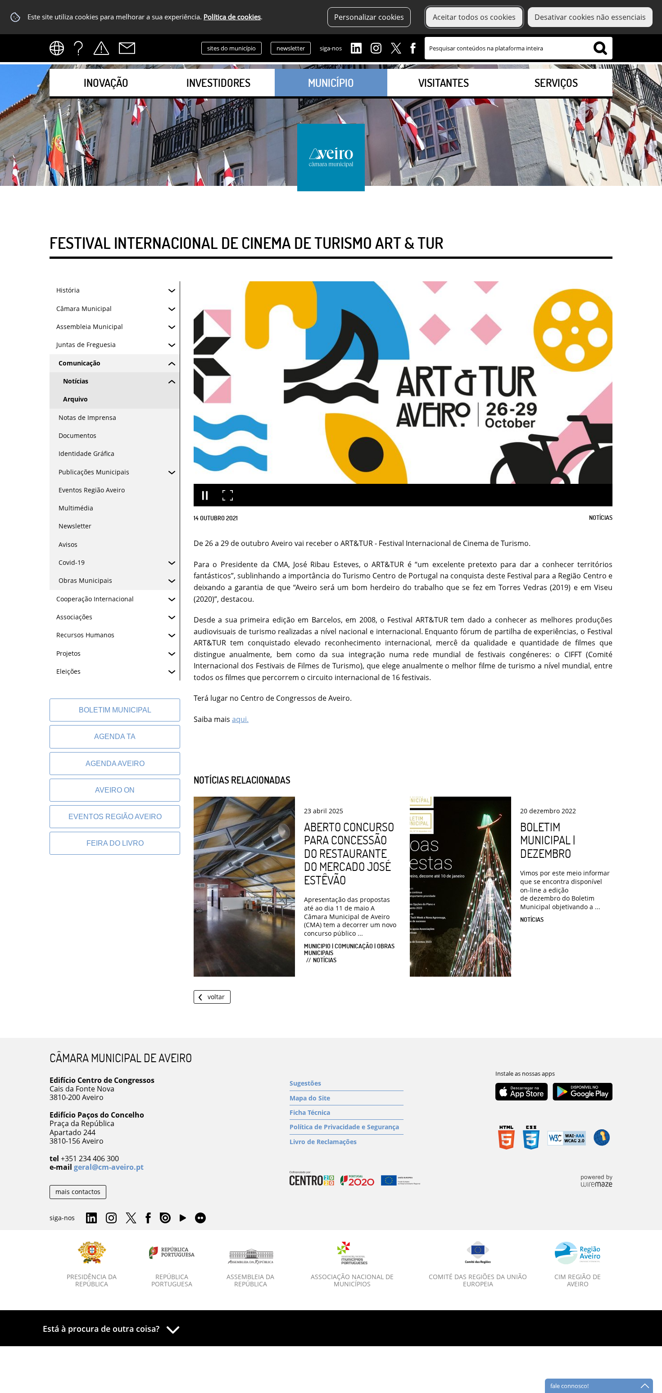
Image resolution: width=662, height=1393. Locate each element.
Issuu (165, 1218)
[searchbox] (518, 48)
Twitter (395, 47)
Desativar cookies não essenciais (590, 17)
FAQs (78, 48)
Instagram (376, 47)
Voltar (216, 996)
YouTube (183, 1220)
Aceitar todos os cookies (474, 17)
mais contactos (77, 1191)
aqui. (240, 719)
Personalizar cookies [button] (369, 17)
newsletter (291, 48)
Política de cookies (232, 17)
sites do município (231, 48)
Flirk (200, 1218)
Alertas (101, 48)
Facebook (413, 47)
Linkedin (356, 47)
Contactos (127, 48)
